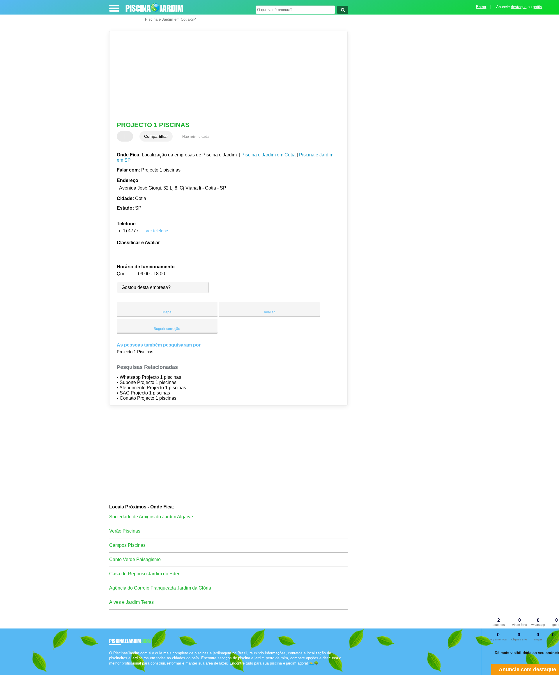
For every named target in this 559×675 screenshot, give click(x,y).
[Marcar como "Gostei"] (122, 136)
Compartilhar (156, 136)
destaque (518, 7)
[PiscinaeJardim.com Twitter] (113, 668)
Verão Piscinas (124, 530)
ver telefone (157, 230)
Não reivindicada (195, 137)
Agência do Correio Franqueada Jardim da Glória (160, 587)
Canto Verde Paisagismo (135, 559)
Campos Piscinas (127, 545)
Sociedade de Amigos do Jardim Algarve (151, 516)
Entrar (481, 7)
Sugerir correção (167, 329)
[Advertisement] (226, 76)
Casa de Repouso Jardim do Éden (145, 573)
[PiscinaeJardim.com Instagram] (115, 668)
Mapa (166, 312)
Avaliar (269, 312)
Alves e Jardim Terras (131, 602)
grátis (537, 7)
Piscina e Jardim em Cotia (268, 154)
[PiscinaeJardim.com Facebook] (110, 668)
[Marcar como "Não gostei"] (129, 136)
